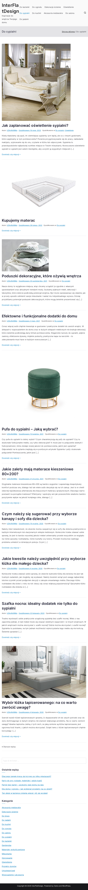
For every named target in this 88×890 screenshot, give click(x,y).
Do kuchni (36, 13)
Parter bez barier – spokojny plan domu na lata (23, 785)
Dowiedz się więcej (10, 154)
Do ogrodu (37, 7)
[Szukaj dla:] (44, 761)
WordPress (66, 886)
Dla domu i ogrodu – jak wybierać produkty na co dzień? (27, 789)
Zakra (56, 886)
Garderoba (6, 845)
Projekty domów (9, 866)
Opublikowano (30, 130)
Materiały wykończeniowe (13, 849)
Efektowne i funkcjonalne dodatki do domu (39, 316)
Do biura (5, 816)
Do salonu (70, 13)
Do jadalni (24, 19)
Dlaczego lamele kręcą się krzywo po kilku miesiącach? (26, 776)
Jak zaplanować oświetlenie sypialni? (35, 125)
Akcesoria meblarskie (53, 13)
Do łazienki (24, 7)
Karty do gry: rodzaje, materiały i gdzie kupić (22, 780)
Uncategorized (8, 870)
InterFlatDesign (37, 886)
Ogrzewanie (7, 858)
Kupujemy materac (18, 220)
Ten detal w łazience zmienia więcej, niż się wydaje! (25, 793)
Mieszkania (7, 854)
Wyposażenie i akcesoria (13, 875)
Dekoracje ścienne (53, 7)
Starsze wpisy (9, 747)
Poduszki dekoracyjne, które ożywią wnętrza (41, 276)
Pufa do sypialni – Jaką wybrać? (30, 429)
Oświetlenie (68, 7)
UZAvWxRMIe (12, 130)
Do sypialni (24, 13)
